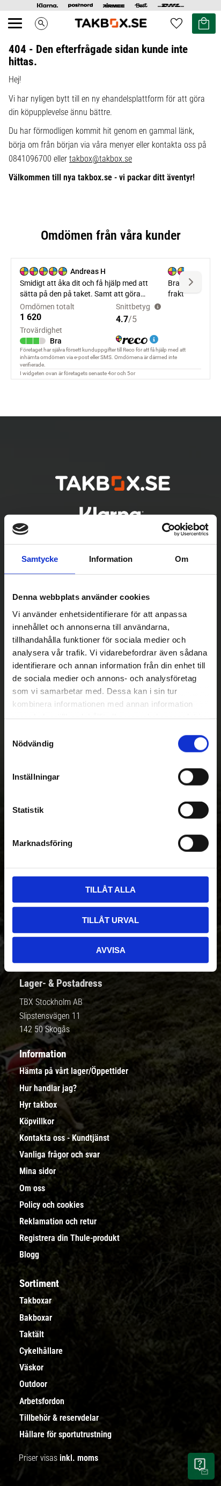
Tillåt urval (110, 919)
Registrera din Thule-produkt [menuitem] (69, 1238)
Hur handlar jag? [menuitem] (48, 1088)
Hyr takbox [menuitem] (38, 1105)
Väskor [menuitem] (31, 1368)
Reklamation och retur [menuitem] (58, 1221)
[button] (21, 35)
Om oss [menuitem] (32, 1188)
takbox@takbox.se (100, 159)
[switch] (193, 777)
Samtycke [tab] (39, 558)
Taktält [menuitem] (31, 1334)
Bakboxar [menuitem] (35, 1318)
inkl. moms (79, 1458)
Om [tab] (181, 558)
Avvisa (111, 950)
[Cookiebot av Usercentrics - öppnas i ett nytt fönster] (162, 529)
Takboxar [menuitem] (35, 1301)
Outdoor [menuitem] (33, 1384)
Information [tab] (110, 558)
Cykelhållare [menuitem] (41, 1351)
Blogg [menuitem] (29, 1255)
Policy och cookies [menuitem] (51, 1205)
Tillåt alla (110, 889)
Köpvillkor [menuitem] (36, 1121)
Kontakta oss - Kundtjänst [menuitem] (64, 1138)
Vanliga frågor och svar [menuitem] (59, 1155)
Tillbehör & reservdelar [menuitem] (59, 1418)
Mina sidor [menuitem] (37, 1171)
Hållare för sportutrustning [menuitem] (65, 1434)
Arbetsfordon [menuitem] (41, 1401)
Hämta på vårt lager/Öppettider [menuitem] (73, 1071)
